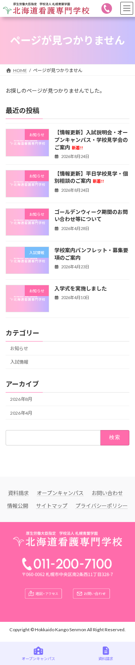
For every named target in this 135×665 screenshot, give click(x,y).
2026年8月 (21, 399)
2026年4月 (21, 412)
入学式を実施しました (80, 288)
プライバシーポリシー (101, 506)
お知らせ (19, 348)
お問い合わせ (107, 493)
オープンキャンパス (60, 493)
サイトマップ (52, 506)
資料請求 (18, 493)
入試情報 (19, 362)
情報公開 (17, 506)
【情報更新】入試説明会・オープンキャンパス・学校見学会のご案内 (91, 139)
